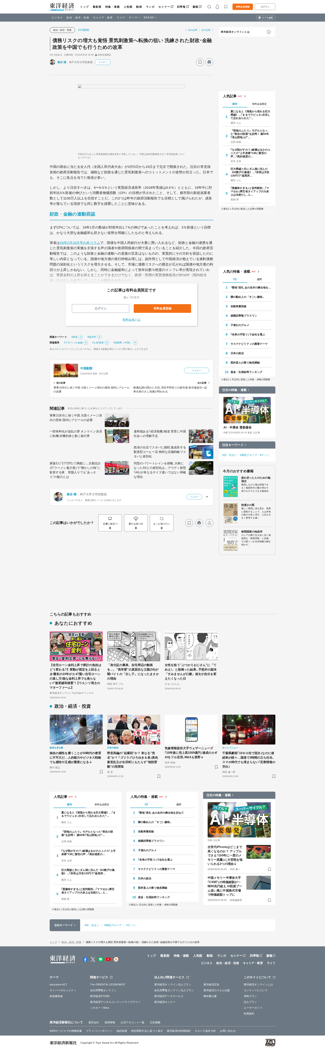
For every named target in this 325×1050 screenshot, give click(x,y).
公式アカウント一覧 (132, 1022)
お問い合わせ (228, 1030)
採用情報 (110, 1022)
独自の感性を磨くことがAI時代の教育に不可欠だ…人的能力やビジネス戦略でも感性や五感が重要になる (75, 757)
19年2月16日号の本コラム (80, 243)
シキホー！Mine (99, 1007)
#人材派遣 (98, 342)
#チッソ (264, 454)
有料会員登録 (243, 6)
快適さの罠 (248, 504)
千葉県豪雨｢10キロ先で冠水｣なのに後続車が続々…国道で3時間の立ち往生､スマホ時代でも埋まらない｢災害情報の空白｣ (248, 759)
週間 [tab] (259, 279)
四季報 (181, 6)
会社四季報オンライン (103, 990)
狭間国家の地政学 (252, 531)
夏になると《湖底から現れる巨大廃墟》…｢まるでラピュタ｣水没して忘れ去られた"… (250, 115)
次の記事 (205, 30)
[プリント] (209, 62)
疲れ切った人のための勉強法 (255, 479)
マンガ (150, 6)
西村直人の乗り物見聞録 (245, 362)
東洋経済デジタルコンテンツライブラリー (115, 1001)
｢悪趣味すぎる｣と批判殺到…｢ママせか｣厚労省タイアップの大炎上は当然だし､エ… (250, 191)
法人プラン (250, 1001)
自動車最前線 (239, 306)
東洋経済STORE (100, 996)
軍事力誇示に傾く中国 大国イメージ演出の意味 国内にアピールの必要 (76, 418)
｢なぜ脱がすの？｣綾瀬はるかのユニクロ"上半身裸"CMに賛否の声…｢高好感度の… (250, 153)
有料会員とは (131, 319)
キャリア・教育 (103, 17)
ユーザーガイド (253, 1007)
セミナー (164, 6)
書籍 (195, 6)
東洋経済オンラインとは (235, 31)
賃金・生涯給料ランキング (246, 371)
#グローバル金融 (73, 342)
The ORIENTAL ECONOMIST (107, 984)
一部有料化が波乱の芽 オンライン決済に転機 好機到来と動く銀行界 (76, 434)
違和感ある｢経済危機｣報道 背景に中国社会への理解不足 (160, 434)
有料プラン (250, 996)
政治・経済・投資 (78, 17)
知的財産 (121, 1030)
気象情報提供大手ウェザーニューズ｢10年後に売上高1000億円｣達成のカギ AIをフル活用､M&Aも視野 (191, 753)
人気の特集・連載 (236, 271)
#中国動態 (83, 30)
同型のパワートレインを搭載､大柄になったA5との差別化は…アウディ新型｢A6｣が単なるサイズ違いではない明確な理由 (160, 470)
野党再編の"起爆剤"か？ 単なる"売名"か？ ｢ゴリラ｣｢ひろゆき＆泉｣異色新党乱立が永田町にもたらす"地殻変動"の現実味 (132, 759)
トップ (84, 6)
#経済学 (91, 337)
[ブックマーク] (200, 62)
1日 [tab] (235, 279)
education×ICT (58, 984)
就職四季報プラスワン (244, 315)
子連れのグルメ (240, 325)
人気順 (128, 6)
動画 (139, 6)
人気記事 (230, 96)
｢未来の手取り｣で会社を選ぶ (248, 334)
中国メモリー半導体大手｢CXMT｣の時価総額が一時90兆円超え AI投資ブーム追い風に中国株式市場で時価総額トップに (225, 886)
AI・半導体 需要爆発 (237, 427)
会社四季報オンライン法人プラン (174, 990)
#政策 (74, 337)
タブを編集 (267, 17)
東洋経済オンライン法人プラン (172, 984)
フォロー (102, 62)
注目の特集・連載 (234, 389)
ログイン (265, 6)
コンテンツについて (256, 990)
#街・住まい (229, 454)
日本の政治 (237, 353)
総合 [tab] (234, 103)
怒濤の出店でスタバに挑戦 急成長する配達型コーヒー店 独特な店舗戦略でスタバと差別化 (160, 452)
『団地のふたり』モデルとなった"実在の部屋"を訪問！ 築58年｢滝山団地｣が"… (250, 134)
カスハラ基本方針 (205, 1030)
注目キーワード (233, 445)
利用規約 (249, 1013)
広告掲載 (155, 1022)
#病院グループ (248, 454)
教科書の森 (210, 996)
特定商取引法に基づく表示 (147, 1030)
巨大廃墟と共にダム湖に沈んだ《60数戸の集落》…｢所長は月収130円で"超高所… (250, 172)
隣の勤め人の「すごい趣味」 (248, 296)
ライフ (121, 17)
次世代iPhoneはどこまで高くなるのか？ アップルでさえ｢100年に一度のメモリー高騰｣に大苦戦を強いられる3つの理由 (225, 855)
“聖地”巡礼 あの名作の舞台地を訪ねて (251, 287)
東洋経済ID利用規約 (179, 1030)
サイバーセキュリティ (63, 990)
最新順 (97, 6)
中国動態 (86, 368)
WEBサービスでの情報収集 (66, 1030)
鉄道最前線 (56, 996)
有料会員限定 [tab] (259, 104)
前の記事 (192, 30)
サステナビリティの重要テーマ (249, 343)
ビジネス (57, 17)
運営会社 (93, 1022)
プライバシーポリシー (99, 1030)
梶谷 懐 (62, 62)
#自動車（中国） (122, 342)
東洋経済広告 (211, 984)
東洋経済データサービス (168, 996)
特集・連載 (112, 6)
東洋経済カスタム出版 (217, 990)
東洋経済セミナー (164, 1001)
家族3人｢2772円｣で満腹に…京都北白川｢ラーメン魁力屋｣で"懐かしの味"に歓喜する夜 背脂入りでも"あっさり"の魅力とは (75, 470)
